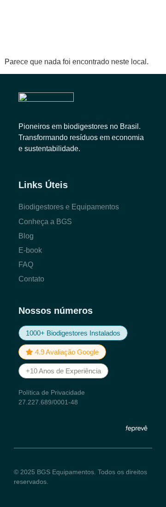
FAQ (25, 265)
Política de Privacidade (51, 392)
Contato (31, 279)
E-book (30, 250)
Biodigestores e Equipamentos (68, 207)
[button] (73, 333)
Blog (26, 236)
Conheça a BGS (45, 222)
